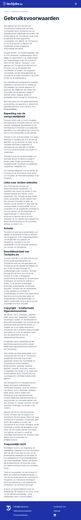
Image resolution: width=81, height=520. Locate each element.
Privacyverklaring (10, 109)
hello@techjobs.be (21, 507)
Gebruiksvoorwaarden (19, 11)
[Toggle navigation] (76, 3)
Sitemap (57, 511)
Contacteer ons (60, 507)
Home (6, 11)
